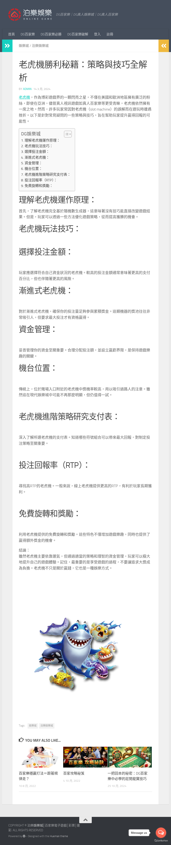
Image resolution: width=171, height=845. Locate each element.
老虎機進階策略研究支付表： (48, 174)
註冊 (110, 34)
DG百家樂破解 (77, 34)
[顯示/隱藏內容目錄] (66, 134)
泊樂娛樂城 (40, 46)
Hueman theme (59, 836)
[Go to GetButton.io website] (161, 840)
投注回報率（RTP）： (41, 180)
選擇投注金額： (37, 152)
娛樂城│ (39, 825)
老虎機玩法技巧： (39, 146)
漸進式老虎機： (37, 157)
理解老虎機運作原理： (42, 140)
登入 (97, 34)
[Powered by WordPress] (24, 836)
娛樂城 (24, 46)
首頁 (11, 34)
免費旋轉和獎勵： (39, 186)
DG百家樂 (28, 34)
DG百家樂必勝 (51, 34)
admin (27, 89)
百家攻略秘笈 (73, 773)
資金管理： (33, 163)
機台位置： (33, 169)
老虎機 (24, 97)
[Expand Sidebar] (7, 46)
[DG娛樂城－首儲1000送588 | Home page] (30, 14)
